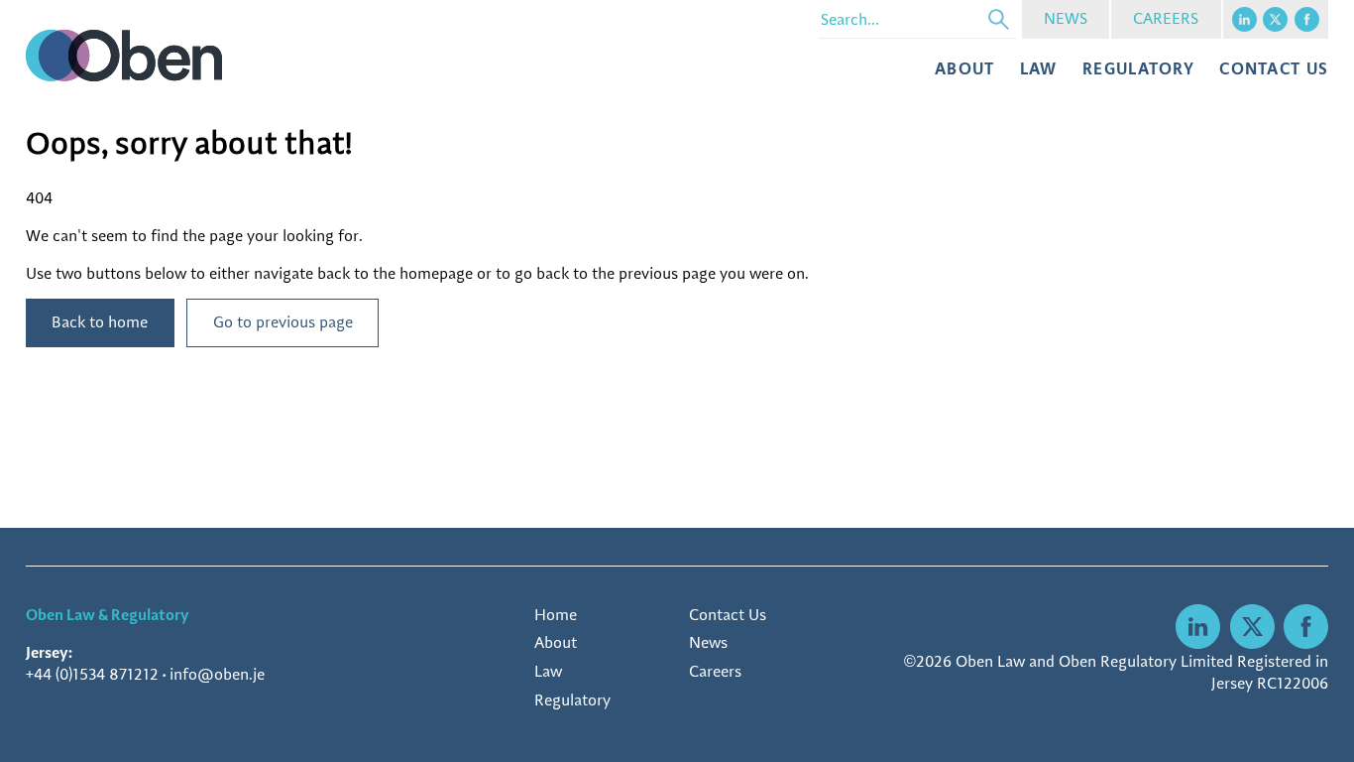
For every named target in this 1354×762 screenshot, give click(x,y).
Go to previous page (283, 322)
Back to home (100, 322)
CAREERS (1165, 18)
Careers (715, 671)
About (964, 68)
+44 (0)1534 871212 (92, 674)
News (708, 642)
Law (1039, 68)
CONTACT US (1273, 68)
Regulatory (1138, 68)
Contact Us (727, 614)
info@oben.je (217, 674)
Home (555, 614)
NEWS (1065, 18)
